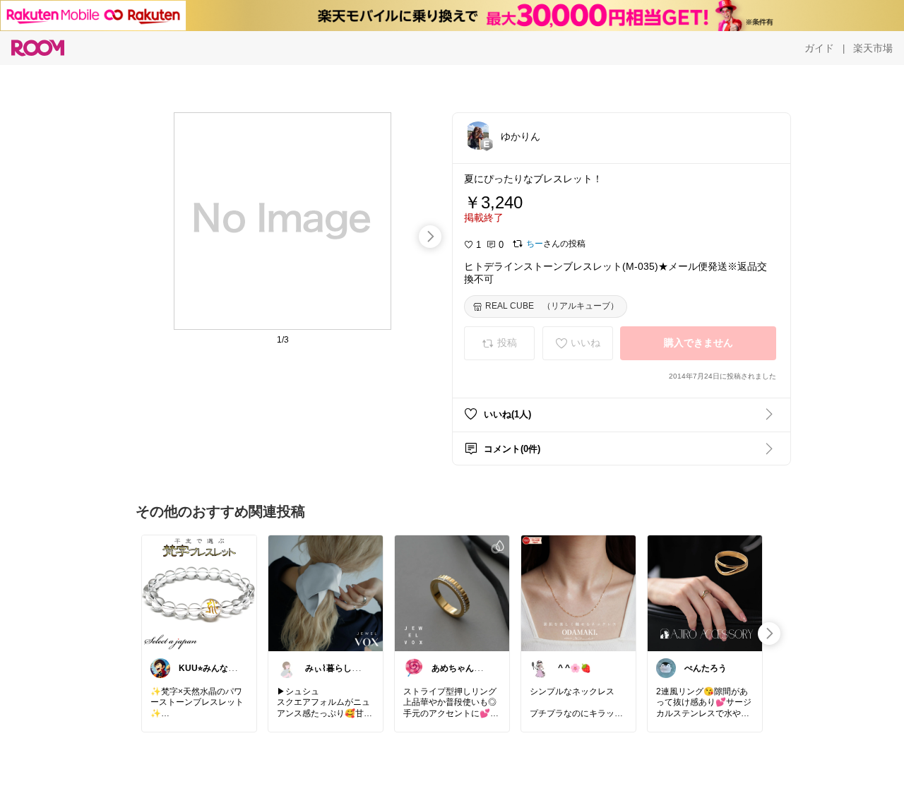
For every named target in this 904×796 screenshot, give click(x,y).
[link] (199, 592)
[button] (478, 135)
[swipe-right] (430, 236)
